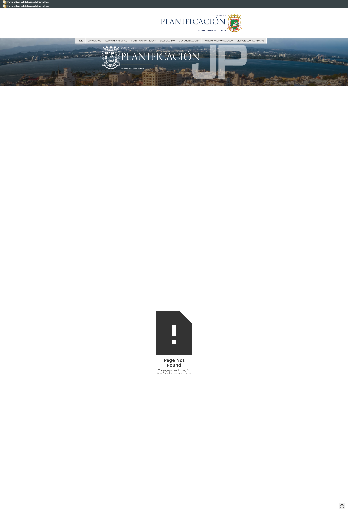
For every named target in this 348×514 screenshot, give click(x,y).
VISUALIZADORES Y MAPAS (250, 41)
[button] (143, 41)
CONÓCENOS (94, 41)
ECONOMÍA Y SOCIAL (116, 41)
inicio (80, 41)
